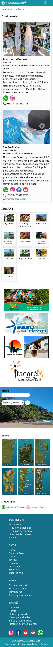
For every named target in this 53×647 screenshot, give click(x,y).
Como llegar (16, 607)
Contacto (44, 644)
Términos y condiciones (28, 644)
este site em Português (15, 507)
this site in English (38, 507)
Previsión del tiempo (20, 531)
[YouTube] (26, 191)
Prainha (13, 563)
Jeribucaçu (15, 566)
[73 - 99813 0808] (6, 99)
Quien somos (10, 644)
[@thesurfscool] (13, 191)
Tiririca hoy (15, 524)
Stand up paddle (18, 588)
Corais (12, 556)
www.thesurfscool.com (14, 198)
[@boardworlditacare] (13, 99)
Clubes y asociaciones (21, 595)
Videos (12, 537)
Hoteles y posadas (19, 614)
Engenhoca (15, 569)
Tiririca (13, 559)
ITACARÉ (13, 602)
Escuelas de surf (18, 585)
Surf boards (20, 9)
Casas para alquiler (19, 617)
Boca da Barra (17, 553)
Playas (12, 610)
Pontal (12, 550)
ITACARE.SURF (9, 501)
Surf (11, 9)
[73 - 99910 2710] (6, 191)
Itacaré (4, 9)
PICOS (12, 545)
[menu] (50, 3)
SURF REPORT (16, 519)
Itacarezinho (16, 572)
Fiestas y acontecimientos (23, 623)
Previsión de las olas (20, 527)
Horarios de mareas (20, 534)
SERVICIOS (15, 580)
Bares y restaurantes (20, 620)
